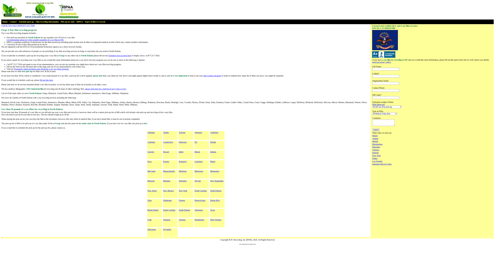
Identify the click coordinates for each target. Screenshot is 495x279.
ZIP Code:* (377, 95)
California (214, 132)
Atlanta (375, 138)
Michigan (183, 171)
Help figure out (378, 104)
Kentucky (183, 161)
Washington (199, 220)
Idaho (181, 152)
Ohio (149, 200)
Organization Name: (380, 81)
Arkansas (198, 132)
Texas (212, 210)
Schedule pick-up (26, 22)
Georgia (150, 152)
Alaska (166, 132)
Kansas (166, 161)
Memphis (376, 147)
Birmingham (377, 144)
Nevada (198, 181)
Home (5, 22)
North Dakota (215, 191)
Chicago (375, 150)
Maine (212, 161)
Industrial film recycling (382, 164)
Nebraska (183, 181)
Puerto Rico (215, 200)
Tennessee (199, 210)
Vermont (166, 220)
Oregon (182, 200)
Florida (213, 142)
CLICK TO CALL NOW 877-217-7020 (18, 25)
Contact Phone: (378, 88)
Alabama (151, 132)
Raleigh (375, 153)
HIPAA (79, 22)
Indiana (213, 152)
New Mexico (168, 191)
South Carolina (169, 210)
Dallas (374, 158)
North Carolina (201, 191)
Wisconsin (151, 229)
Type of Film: (377, 111)
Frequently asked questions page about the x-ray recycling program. (41, 69)
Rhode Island (152, 210)
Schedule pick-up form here (119, 56)
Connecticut (168, 142)
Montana (166, 181)
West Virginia (215, 220)
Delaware (183, 142)
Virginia (182, 220)
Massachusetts (169, 171)
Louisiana (199, 161)
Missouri (151, 181)
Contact (13, 22)
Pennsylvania (200, 200)
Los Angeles (377, 161)
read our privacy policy (381, 62)
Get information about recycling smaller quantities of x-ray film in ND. (35, 40)
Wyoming (167, 229)
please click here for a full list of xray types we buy (105, 89)
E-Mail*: (376, 74)
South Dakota (184, 210)
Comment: (376, 118)
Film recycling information (47, 22)
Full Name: (376, 66)
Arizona (182, 132)
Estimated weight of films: (383, 102)
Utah (149, 220)
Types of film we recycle (95, 22)
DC (196, 142)
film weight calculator (212, 76)
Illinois (197, 152)
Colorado (151, 142)
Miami (375, 136)
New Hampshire (217, 181)
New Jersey (152, 191)
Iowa (149, 161)
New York (183, 191)
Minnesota (199, 171)
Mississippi (214, 171)
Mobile (375, 141)
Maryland (151, 171)
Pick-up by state (68, 22)
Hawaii (166, 152)
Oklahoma (167, 200)
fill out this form (46, 80)
